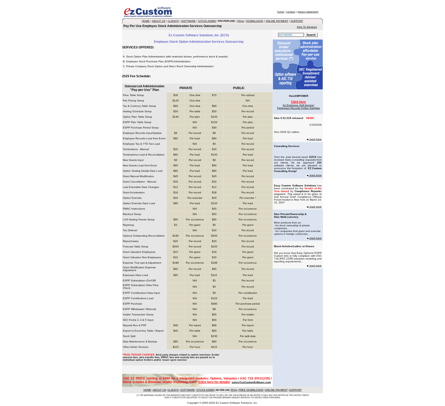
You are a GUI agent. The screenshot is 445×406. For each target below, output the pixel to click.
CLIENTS (173, 21)
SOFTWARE (188, 21)
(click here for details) (214, 382)
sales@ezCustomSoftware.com (251, 382)
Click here (298, 102)
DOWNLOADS (254, 21)
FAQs (240, 21)
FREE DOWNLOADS (251, 389)
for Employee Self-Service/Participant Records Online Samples (298, 106)
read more (315, 139)
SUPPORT (296, 21)
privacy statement (307, 11)
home (280, 11)
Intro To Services (307, 26)
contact (290, 11)
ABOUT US (158, 21)
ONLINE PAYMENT (277, 21)
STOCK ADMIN (207, 21)
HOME (146, 21)
